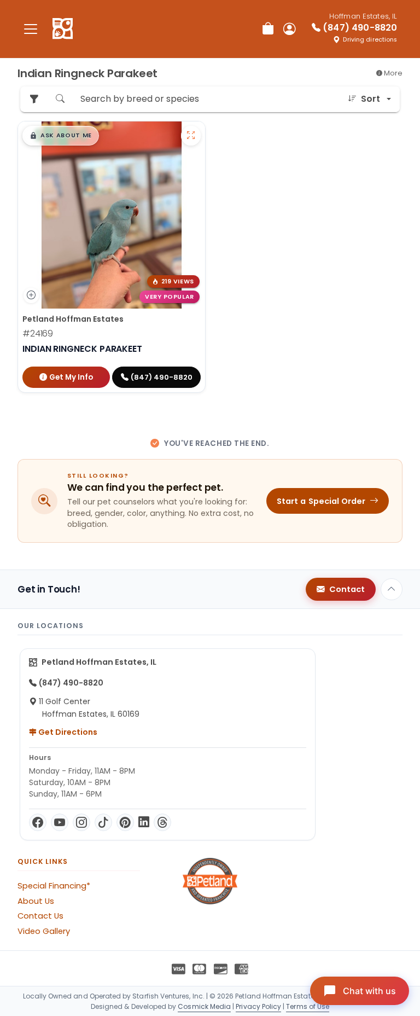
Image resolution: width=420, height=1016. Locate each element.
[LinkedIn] (143, 822)
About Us (36, 901)
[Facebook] (37, 822)
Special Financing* (54, 885)
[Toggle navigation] (31, 29)
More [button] (392, 73)
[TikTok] (103, 822)
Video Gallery (44, 931)
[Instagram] (81, 822)
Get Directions (67, 732)
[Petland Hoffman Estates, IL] (62, 29)
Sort (370, 98)
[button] (60, 136)
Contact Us (40, 915)
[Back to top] (391, 589)
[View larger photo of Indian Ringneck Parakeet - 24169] (191, 136)
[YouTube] (59, 822)
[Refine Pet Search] (34, 99)
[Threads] (162, 822)
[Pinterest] (125, 822)
